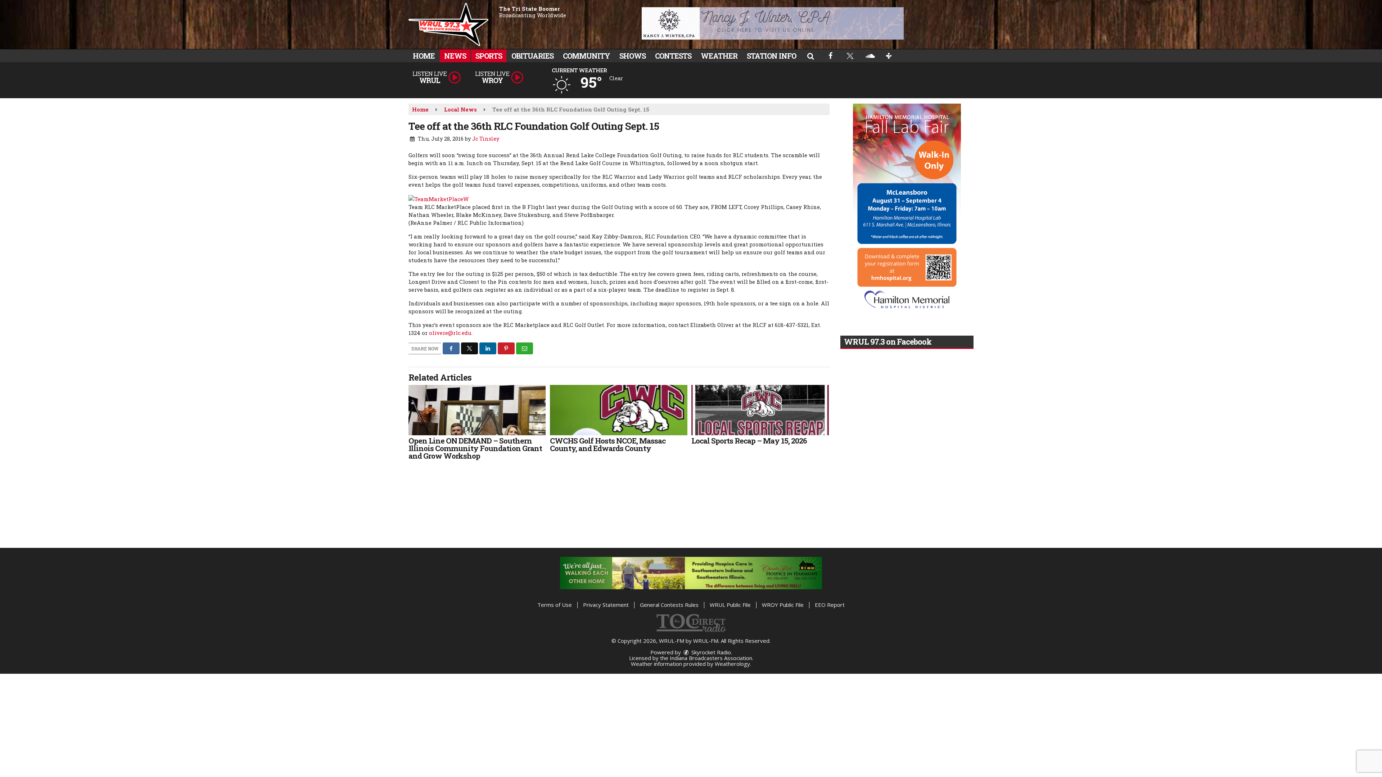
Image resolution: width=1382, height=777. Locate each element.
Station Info (771, 55)
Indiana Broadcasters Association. (711, 658)
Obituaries (532, 55)
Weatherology (732, 663)
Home (424, 55)
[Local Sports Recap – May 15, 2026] (759, 410)
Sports (488, 55)
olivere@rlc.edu (450, 332)
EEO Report (830, 604)
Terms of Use (554, 604)
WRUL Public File (730, 604)
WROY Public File (783, 604)
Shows (632, 55)
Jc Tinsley (485, 138)
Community (586, 55)
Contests (673, 55)
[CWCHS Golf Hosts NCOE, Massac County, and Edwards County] (618, 410)
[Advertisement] (773, 23)
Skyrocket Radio (710, 652)
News (455, 55)
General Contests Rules (669, 604)
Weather (719, 55)
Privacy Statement (606, 604)
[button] (810, 55)
